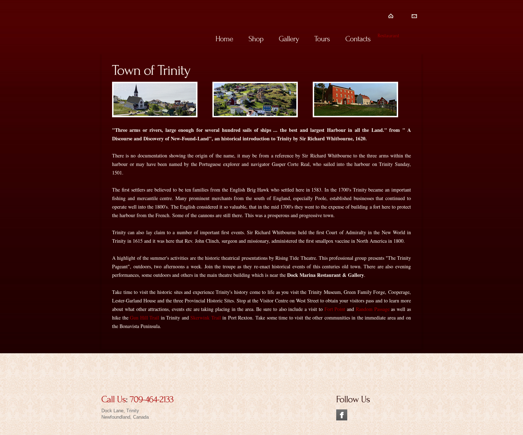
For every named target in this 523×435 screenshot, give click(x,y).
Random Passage (373, 309)
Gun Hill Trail (144, 317)
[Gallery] (288, 38)
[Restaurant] (388, 34)
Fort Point (334, 309)
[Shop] (255, 38)
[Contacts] (357, 38)
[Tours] (322, 38)
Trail (215, 317)
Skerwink (200, 317)
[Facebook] (341, 412)
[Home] (224, 38)
